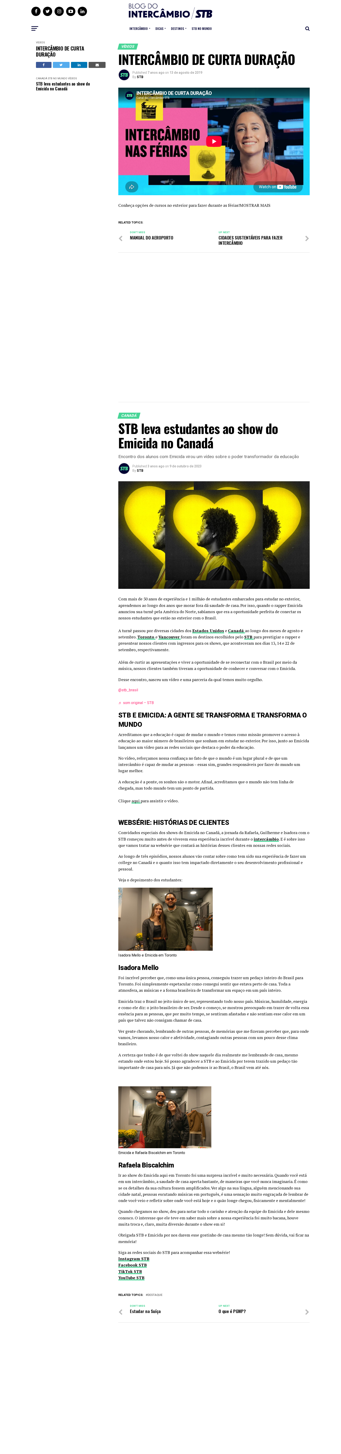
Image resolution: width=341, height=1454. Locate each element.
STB (140, 77)
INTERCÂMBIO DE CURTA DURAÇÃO (60, 51)
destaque (155, 1295)
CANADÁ (41, 78)
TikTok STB (130, 1271)
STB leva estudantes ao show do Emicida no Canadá (63, 86)
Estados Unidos (208, 630)
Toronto (146, 637)
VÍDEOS (40, 42)
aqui (136, 801)
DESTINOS (177, 28)
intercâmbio (266, 839)
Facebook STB (132, 1265)
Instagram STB (133, 1258)
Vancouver (169, 637)
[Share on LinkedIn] (79, 65)
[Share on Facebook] (43, 65)
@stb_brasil (128, 690)
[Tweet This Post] (61, 65)
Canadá (236, 630)
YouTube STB (131, 1277)
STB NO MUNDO (202, 28)
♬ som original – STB (136, 703)
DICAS (159, 28)
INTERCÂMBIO (138, 28)
